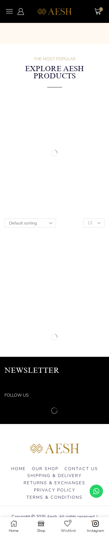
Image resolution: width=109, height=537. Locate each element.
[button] (9, 11)
